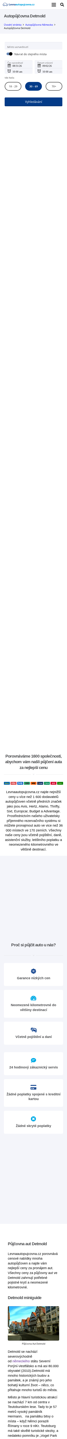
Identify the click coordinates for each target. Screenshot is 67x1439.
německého (21, 1361)
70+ (54, 86)
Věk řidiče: (10, 77)
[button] (54, 4)
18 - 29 (13, 86)
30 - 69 (33, 86)
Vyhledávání (33, 102)
